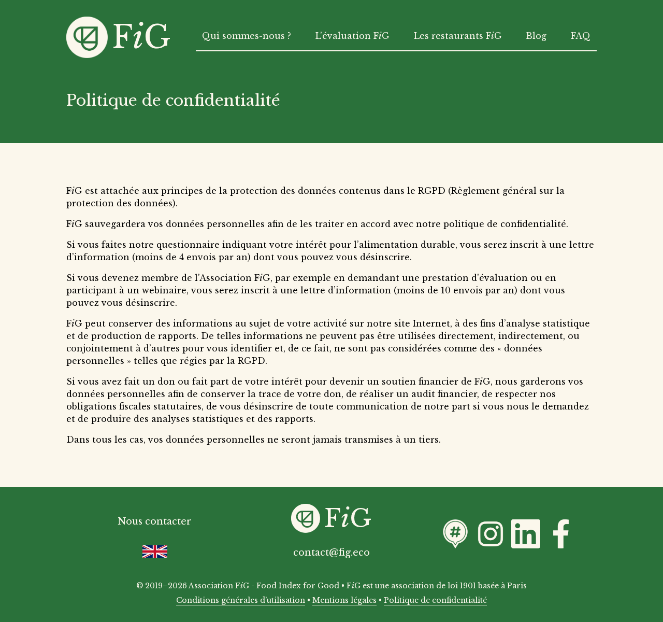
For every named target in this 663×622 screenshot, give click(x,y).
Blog (536, 36)
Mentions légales (344, 600)
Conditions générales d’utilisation (240, 600)
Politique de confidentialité (435, 600)
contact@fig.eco (331, 552)
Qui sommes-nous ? (246, 36)
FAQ (580, 36)
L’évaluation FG (352, 36)
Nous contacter (155, 521)
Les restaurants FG (458, 36)
